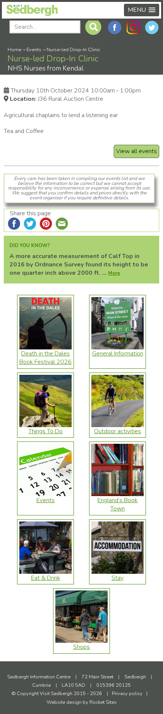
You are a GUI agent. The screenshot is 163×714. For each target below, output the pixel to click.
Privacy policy (127, 693)
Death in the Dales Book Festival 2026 (45, 357)
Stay (117, 578)
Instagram (133, 27)
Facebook (114, 27)
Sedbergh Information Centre (39, 676)
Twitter (151, 27)
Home (14, 49)
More (114, 273)
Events (34, 49)
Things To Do (45, 431)
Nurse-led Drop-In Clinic (73, 49)
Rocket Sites (103, 702)
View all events (136, 151)
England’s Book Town (117, 504)
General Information (117, 353)
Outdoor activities (117, 431)
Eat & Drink (45, 578)
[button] (141, 10)
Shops (81, 647)
